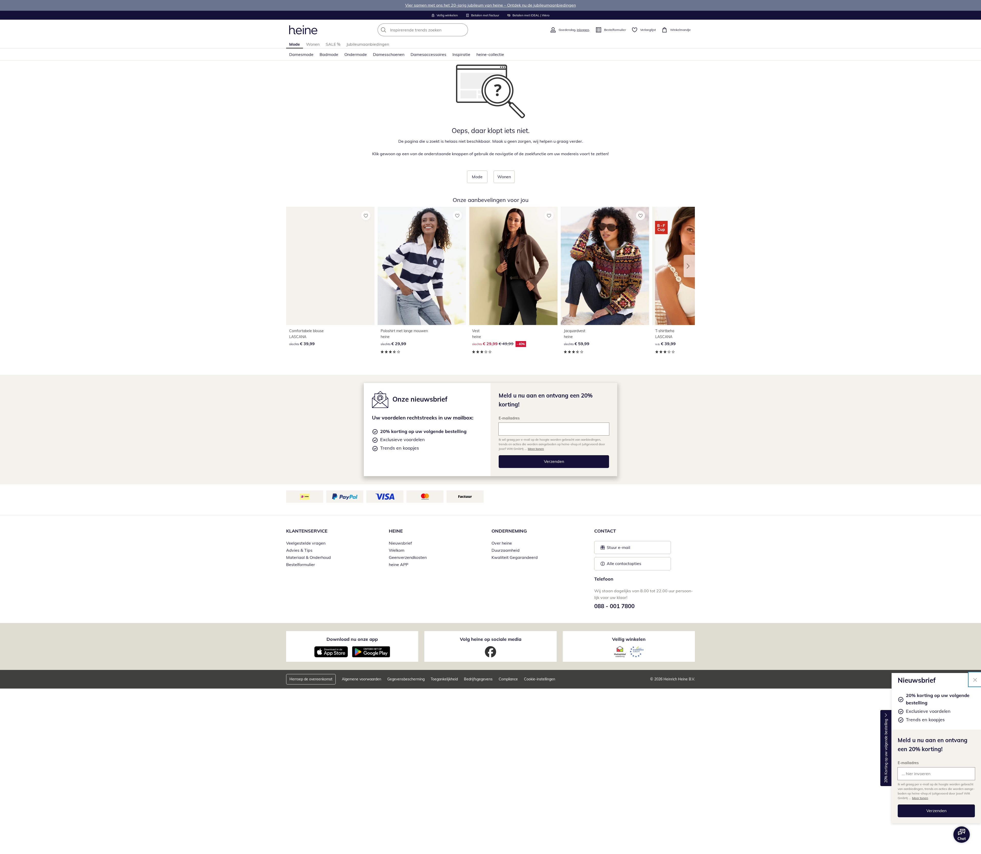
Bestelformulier (300, 564)
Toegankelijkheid (444, 679)
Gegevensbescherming (406, 679)
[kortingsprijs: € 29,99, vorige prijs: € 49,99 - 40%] (513, 266)
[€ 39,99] (330, 266)
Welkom (396, 550)
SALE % (333, 44)
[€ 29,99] (422, 266)
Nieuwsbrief (400, 543)
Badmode (329, 54)
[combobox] (434, 30)
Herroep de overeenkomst (310, 679)
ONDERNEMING (509, 531)
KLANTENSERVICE (307, 531)
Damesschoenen (388, 54)
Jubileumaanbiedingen (367, 44)
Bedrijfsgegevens (478, 679)
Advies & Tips (299, 550)
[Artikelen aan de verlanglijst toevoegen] (365, 215)
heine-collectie (490, 54)
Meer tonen (920, 798)
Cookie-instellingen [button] (539, 679)
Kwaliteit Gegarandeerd (515, 557)
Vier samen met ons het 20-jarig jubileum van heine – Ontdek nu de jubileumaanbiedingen (490, 5)
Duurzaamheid (506, 550)
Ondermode (355, 54)
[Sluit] (975, 679)
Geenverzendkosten (408, 557)
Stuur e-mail (618, 549)
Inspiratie (461, 54)
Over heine (502, 543)
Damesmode (301, 54)
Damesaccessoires (428, 54)
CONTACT (605, 531)
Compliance (508, 679)
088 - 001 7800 (614, 606)
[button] (689, 266)
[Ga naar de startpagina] (303, 30)
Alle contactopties (624, 563)
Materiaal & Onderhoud (308, 557)
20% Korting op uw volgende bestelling (886, 751)
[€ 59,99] (605, 266)
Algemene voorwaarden (361, 679)
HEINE (396, 531)
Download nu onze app (352, 639)
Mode (294, 44)
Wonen (313, 44)
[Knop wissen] (463, 30)
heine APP (398, 564)
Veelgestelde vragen (305, 543)
